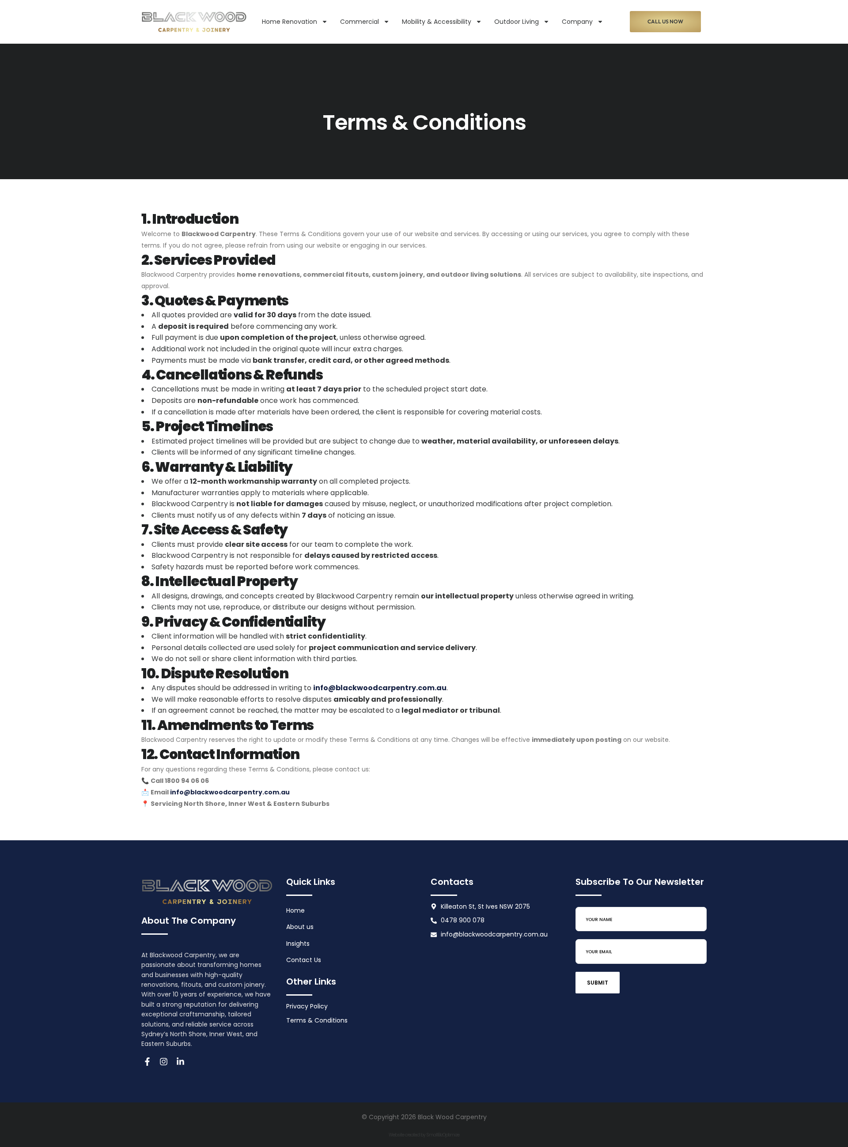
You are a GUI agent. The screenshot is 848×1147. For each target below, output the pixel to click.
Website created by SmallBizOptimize (424, 1135)
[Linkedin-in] (180, 1062)
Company (577, 21)
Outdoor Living (516, 21)
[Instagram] (164, 1062)
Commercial (359, 21)
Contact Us (303, 959)
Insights (298, 943)
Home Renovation (289, 21)
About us (300, 926)
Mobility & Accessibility (436, 21)
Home (295, 910)
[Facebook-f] (147, 1062)
